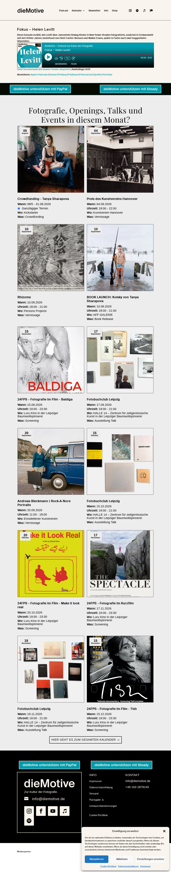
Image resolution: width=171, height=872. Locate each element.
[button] (164, 831)
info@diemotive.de (48, 799)
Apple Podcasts (39, 74)
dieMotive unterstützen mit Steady (131, 89)
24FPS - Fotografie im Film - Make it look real (48, 605)
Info (106, 10)
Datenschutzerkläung (101, 787)
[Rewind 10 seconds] (61, 58)
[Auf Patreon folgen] (151, 10)
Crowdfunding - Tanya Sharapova (43, 199)
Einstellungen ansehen (150, 859)
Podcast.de (86, 74)
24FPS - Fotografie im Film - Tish (112, 709)
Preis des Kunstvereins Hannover (112, 199)
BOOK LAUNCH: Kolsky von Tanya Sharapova (113, 299)
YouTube (107, 74)
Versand (93, 793)
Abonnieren (61, 63)
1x (67, 58)
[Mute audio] (56, 58)
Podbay (62, 74)
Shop (115, 10)
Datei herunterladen (28, 69)
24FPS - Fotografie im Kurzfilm (110, 603)
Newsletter (94, 10)
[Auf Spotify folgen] (137, 10)
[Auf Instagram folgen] (130, 10)
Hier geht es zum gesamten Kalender (83, 739)
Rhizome (24, 297)
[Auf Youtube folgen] (53, 811)
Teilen (74, 63)
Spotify (97, 74)
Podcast (63, 10)
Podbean (73, 74)
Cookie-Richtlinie (108, 866)
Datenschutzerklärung (128, 866)
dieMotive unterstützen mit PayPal (40, 89)
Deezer (53, 74)
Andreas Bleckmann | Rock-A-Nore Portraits (44, 503)
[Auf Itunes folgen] (144, 10)
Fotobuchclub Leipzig (103, 399)
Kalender (77, 10)
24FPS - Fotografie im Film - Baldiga (45, 399)
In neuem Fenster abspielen (55, 69)
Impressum (145, 866)
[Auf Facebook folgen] (41, 811)
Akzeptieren (97, 859)
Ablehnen (122, 859)
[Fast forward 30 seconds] (73, 58)
